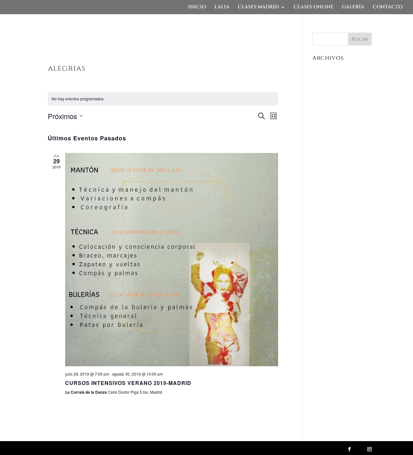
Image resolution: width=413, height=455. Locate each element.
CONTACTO (388, 7)
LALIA (222, 7)
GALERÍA (353, 7)
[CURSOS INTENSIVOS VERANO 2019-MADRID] (171, 259)
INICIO (197, 7)
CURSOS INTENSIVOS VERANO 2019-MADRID (128, 383)
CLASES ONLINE (314, 7)
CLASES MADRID (258, 7)
